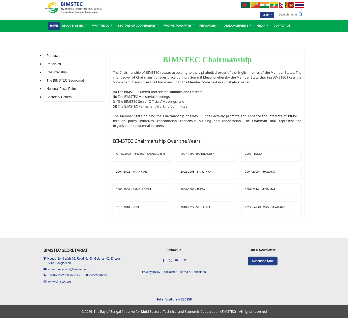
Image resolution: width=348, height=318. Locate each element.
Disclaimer (170, 272)
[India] (264, 4)
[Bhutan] (255, 4)
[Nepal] (281, 4)
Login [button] (266, 14)
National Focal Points (62, 88)
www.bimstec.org (59, 281)
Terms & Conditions (192, 272)
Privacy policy (151, 272)
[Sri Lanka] (289, 4)
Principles (54, 64)
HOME (54, 25)
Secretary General (59, 97)
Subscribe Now (262, 261)
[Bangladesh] (245, 4)
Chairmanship (57, 72)
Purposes (53, 55)
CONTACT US (282, 25)
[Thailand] (299, 4)
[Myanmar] (274, 4)
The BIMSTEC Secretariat (65, 80)
